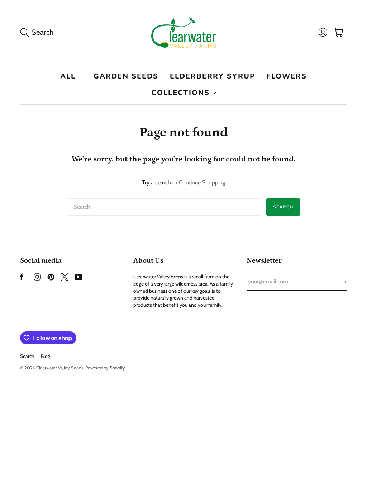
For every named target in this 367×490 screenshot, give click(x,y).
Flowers (287, 76)
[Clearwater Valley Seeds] (183, 32)
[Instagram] (37, 278)
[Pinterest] (50, 278)
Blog (45, 356)
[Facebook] (21, 278)
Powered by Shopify (105, 368)
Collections (180, 93)
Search (283, 207)
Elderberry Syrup (212, 76)
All (68, 76)
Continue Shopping (202, 182)
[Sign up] (342, 281)
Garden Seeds (126, 76)
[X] (64, 278)
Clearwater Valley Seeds (59, 368)
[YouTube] (78, 278)
